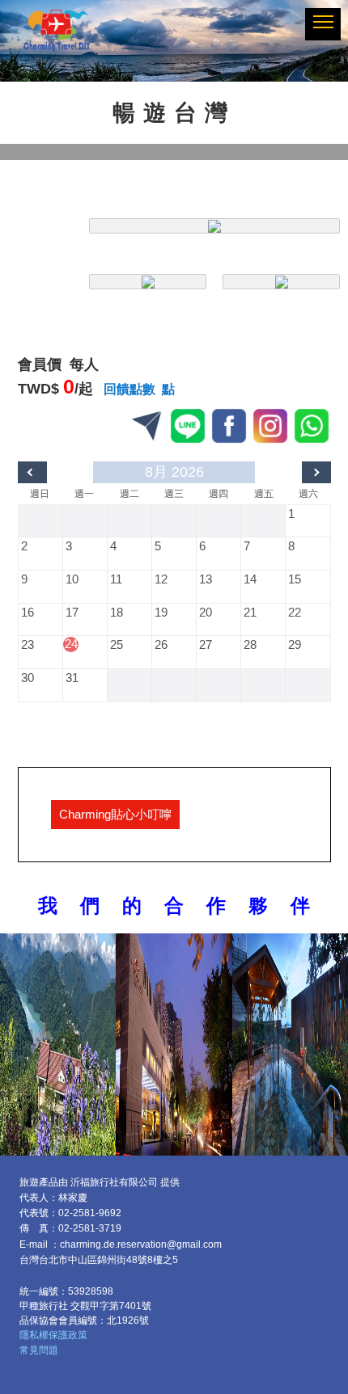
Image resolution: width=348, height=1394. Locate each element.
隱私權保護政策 (53, 1335)
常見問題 (38, 1350)
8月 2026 (174, 472)
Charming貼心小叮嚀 (115, 814)
